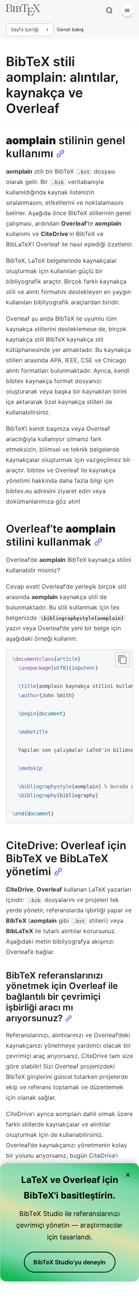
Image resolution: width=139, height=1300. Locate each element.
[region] (69, 736)
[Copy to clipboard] (122, 659)
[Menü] (127, 10)
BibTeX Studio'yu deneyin (69, 1262)
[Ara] (109, 10)
